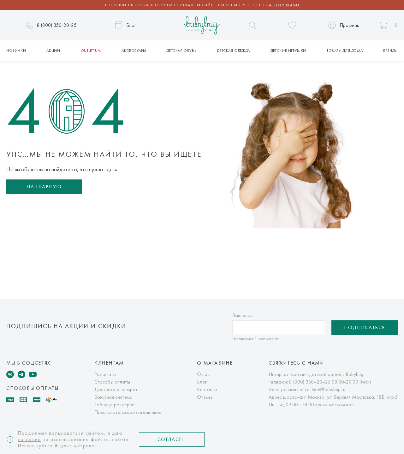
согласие (29, 439)
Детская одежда (233, 50)
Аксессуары (134, 50)
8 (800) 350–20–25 (309, 381)
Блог (202, 381)
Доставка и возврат (116, 389)
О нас (203, 374)
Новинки (16, 50)
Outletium (91, 50)
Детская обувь (181, 50)
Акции (53, 50)
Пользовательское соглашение (127, 412)
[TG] (21, 374)
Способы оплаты (112, 381)
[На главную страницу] (202, 25)
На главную (44, 186)
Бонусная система (113, 397)
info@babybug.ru (328, 389)
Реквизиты (105, 374)
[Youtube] (33, 374)
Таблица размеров (114, 404)
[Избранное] (292, 25)
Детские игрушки (288, 50)
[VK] (10, 374)
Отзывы (205, 397)
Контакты (207, 389)
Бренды (390, 50)
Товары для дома (345, 50)
